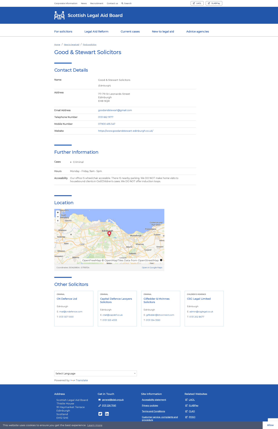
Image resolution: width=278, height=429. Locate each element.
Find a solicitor (89, 44)
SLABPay (215, 3)
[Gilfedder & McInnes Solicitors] (160, 308)
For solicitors (63, 31)
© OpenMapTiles (112, 260)
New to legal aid (163, 31)
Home (57, 44)
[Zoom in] (58, 212)
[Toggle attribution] (161, 260)
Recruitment (96, 3)
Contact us (112, 3)
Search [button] (128, 3)
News (84, 3)
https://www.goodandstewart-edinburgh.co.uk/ (125, 131)
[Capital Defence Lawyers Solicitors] (117, 308)
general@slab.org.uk (113, 399)
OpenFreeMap (91, 260)
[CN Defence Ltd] (74, 308)
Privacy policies (150, 405)
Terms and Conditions (153, 411)
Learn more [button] (94, 425)
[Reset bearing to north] (58, 221)
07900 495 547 (106, 124)
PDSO (192, 417)
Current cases (130, 31)
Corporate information (65, 3)
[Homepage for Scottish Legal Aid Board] (88, 15)
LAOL (198, 3)
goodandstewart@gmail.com (115, 110)
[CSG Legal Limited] (204, 308)
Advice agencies (197, 31)
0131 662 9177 (105, 117)
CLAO (192, 411)
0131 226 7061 (109, 405)
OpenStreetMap (148, 260)
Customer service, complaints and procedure (160, 418)
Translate (82, 380)
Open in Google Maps (152, 267)
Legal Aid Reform (96, 31)
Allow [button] (270, 425)
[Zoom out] (58, 217)
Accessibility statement (154, 399)
